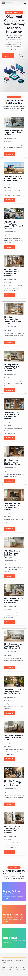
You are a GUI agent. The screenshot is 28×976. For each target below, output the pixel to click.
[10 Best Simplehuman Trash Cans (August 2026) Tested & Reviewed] (14, 542)
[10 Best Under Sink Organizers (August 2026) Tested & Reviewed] (14, 404)
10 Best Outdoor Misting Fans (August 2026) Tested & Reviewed (14, 692)
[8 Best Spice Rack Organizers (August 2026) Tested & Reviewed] (14, 356)
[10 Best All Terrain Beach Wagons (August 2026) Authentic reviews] (14, 168)
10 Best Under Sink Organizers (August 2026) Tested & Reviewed (12, 415)
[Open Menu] (25, 2)
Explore (5, 898)
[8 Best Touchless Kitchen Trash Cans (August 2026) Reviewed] (14, 590)
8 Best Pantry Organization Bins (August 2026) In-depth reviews (13, 320)
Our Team (23, 969)
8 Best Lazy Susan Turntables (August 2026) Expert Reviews (12, 462)
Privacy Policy (4, 969)
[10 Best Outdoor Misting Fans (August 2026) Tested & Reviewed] (14, 681)
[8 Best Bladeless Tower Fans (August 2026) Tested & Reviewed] (14, 635)
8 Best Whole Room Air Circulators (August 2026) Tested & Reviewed (13, 829)
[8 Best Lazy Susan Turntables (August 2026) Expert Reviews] (14, 451)
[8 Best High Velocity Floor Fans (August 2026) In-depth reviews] (14, 772)
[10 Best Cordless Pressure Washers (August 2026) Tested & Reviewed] (14, 213)
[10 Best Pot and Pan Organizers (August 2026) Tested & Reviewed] (14, 495)
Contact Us (12, 969)
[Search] (22, 2)
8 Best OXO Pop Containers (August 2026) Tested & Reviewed (11, 272)
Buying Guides (8, 142)
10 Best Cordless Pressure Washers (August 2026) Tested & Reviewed (13, 225)
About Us (18, 969)
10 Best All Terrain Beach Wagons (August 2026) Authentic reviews (13, 178)
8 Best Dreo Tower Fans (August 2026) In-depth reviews (13, 737)
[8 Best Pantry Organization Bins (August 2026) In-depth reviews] (14, 309)
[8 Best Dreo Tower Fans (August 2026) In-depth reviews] (14, 727)
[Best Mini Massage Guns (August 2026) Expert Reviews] (14, 122)
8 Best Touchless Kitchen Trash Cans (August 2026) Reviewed (14, 600)
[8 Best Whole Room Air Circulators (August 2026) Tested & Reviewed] (14, 818)
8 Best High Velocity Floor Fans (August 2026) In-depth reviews (14, 783)
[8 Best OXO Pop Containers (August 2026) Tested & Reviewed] (14, 261)
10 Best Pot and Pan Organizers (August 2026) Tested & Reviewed (12, 506)
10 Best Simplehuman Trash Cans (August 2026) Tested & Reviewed (12, 554)
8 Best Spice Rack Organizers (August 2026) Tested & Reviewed (12, 368)
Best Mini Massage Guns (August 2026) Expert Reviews (13, 133)
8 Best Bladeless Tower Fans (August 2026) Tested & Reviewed (13, 646)
